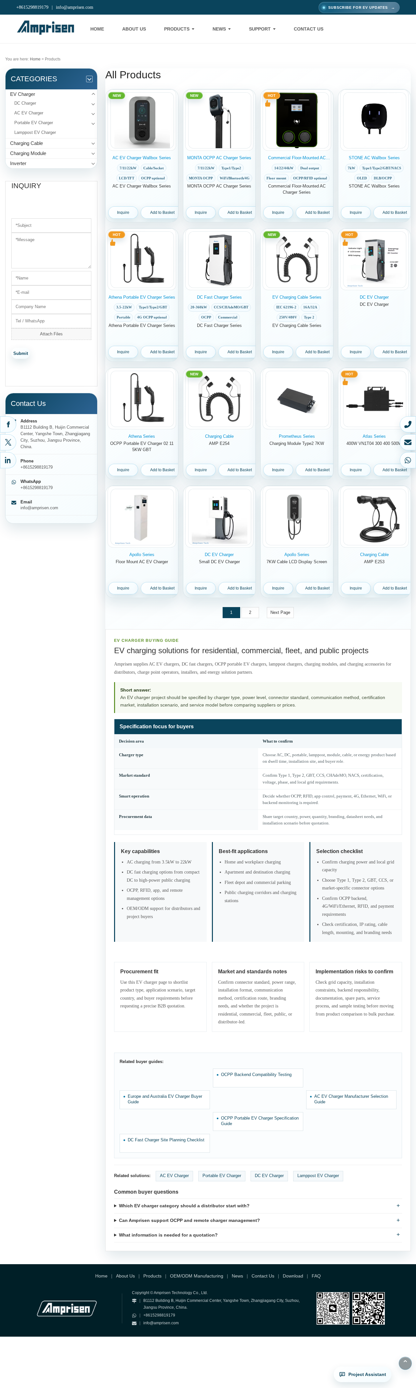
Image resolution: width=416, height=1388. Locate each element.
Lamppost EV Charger (35, 132)
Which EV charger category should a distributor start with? (184, 1205)
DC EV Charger (374, 304)
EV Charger (22, 94)
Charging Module (28, 153)
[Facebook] (8, 424)
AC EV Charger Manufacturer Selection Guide (351, 1099)
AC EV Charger (28, 112)
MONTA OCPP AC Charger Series (219, 186)
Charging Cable (26, 143)
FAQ (316, 1275)
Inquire (123, 212)
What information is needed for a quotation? (168, 1235)
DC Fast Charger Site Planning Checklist (166, 1139)
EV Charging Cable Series (296, 325)
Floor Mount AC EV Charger (142, 561)
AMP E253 (374, 561)
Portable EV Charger (33, 122)
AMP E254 (219, 443)
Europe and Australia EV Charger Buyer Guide (165, 1099)
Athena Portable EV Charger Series (142, 325)
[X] (8, 442)
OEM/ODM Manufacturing (196, 1275)
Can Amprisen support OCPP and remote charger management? (189, 1220)
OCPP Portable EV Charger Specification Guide (260, 1121)
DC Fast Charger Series (219, 325)
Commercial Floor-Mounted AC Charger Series (297, 189)
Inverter (18, 163)
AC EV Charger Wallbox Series (141, 186)
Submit (20, 353)
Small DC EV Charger (219, 561)
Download (293, 1275)
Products (176, 29)
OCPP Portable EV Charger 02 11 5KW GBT (142, 446)
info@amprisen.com (74, 7)
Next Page (280, 612)
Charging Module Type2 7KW (296, 443)
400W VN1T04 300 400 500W (374, 443)
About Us (134, 29)
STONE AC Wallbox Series (374, 186)
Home (97, 29)
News (219, 29)
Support (260, 29)
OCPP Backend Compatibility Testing (256, 1074)
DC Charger (25, 103)
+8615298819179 (32, 7)
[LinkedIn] (8, 460)
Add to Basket (162, 212)
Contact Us (308, 29)
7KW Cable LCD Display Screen (296, 561)
